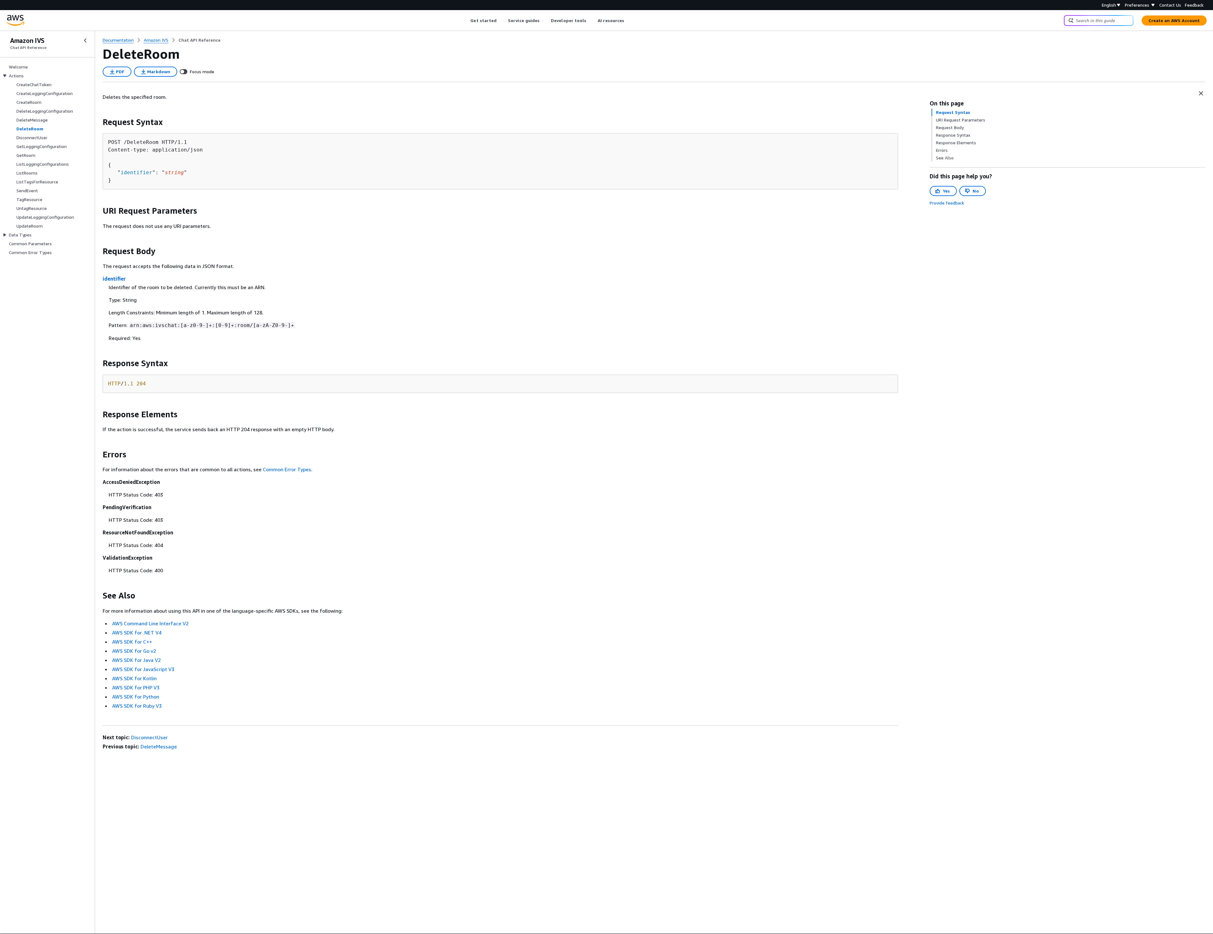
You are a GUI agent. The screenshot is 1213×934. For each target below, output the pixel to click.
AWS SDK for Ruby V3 (137, 706)
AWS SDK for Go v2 (134, 651)
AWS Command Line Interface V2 (150, 623)
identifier (136, 172)
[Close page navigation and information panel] (1201, 93)
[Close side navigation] (85, 40)
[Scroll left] (466, 20)
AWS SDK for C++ (132, 642)
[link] (199, 40)
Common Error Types (287, 469)
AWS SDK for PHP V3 (136, 687)
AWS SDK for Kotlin (134, 678)
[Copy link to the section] (97, 122)
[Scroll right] (629, 20)
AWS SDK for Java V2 (136, 660)
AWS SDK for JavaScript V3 (143, 669)
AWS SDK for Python (135, 696)
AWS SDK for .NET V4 (136, 632)
